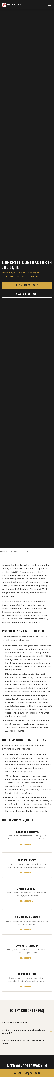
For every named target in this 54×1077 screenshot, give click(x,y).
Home (2, 551)
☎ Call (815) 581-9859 (27, 1073)
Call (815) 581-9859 (27, 293)
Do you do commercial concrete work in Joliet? (23, 1041)
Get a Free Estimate (27, 285)
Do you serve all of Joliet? (16, 1022)
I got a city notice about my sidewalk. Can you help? (24, 1031)
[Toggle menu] (49, 5)
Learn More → (27, 844)
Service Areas (14, 551)
